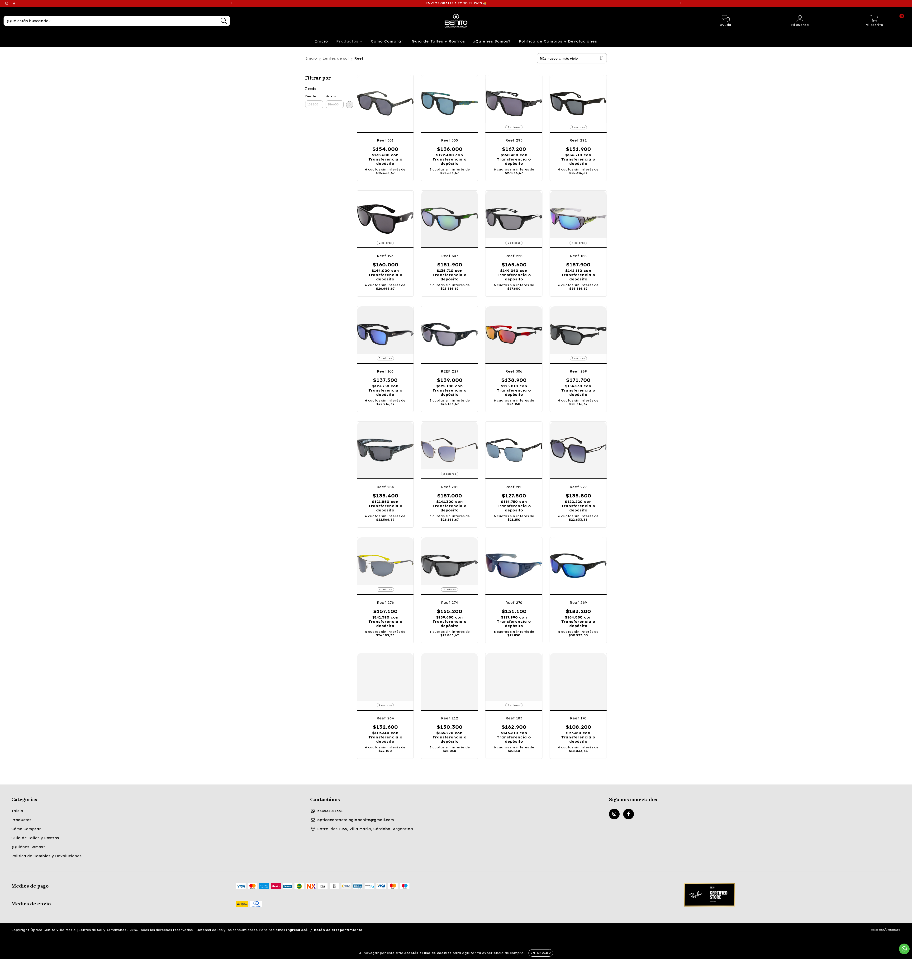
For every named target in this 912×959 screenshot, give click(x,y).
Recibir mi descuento (488, 89)
